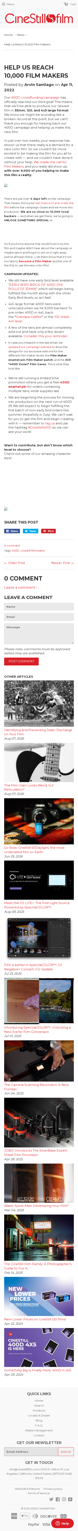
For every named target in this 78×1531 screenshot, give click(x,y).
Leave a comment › (20, 587)
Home (8, 34)
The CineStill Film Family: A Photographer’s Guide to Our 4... (38, 1266)
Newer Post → (62, 563)
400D (15, 550)
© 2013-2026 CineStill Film (38, 1508)
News (20, 34)
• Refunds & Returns (27, 1488)
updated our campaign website (29, 347)
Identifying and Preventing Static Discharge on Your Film (38, 732)
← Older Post (14, 563)
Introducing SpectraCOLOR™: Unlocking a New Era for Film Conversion (37, 1030)
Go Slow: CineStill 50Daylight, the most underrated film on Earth (34, 850)
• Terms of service (38, 1493)
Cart (72, 4)
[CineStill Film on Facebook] (58, 1500)
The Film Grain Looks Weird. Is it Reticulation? (28, 788)
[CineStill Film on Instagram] (64, 1500)
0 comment (12, 545)
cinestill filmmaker (33, 550)
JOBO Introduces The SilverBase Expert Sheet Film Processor (35, 1153)
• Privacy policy (52, 1488)
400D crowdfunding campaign (35, 97)
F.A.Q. (39, 1425)
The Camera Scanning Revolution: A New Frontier (36, 1087)
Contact (39, 1435)
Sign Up (66, 1451)
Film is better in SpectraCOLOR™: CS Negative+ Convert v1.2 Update (33, 967)
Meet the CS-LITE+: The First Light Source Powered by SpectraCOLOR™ (37, 905)
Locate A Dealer (39, 1415)
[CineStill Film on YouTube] (70, 1500)
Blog (39, 1420)
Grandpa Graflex (28, 317)
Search (39, 1405)
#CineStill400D (40, 427)
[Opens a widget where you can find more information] (62, 1524)
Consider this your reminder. (46, 336)
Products (39, 1410)
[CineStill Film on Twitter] (51, 1500)
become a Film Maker (35, 261)
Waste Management (39, 1430)
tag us (50, 423)
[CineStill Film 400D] (5, 186)
